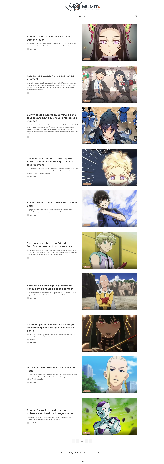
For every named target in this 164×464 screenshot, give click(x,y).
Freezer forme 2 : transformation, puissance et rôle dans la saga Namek (50, 412)
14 (86, 441)
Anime (87, 59)
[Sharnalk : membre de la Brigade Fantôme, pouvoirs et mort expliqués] (109, 250)
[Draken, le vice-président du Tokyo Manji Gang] (109, 374)
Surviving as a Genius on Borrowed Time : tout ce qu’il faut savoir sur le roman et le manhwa (52, 117)
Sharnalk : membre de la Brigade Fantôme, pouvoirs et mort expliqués (49, 244)
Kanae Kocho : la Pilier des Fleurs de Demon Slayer (49, 38)
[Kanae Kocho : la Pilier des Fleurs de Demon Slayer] (109, 42)
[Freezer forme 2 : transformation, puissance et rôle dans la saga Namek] (109, 416)
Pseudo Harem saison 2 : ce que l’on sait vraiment (51, 77)
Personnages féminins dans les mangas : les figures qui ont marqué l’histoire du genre (51, 327)
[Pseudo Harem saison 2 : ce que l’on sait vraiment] (109, 84)
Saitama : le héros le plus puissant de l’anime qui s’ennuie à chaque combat (50, 287)
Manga (87, 142)
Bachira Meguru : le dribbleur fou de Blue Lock (52, 204)
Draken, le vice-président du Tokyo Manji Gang (51, 369)
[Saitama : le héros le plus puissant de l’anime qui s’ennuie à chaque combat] (109, 291)
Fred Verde (33, 49)
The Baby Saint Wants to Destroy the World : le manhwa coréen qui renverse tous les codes (50, 161)
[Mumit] (82, 6)
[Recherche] (136, 16)
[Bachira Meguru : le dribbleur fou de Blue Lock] (109, 208)
